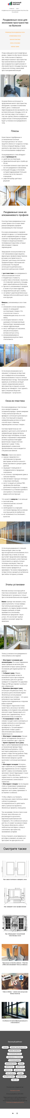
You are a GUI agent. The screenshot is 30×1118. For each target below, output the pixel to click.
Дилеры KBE (8, 1070)
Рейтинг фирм (15, 46)
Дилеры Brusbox (19, 1070)
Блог (17, 8)
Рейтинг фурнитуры (14, 1050)
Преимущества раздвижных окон (15, 32)
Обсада (21, 1063)
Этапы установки (15, 43)
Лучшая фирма (21, 1076)
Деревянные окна (11, 1063)
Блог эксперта (11, 1073)
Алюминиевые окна (15, 36)
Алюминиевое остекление (15, 1057)
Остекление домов (14, 1060)
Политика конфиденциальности (15, 1102)
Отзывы (20, 1073)
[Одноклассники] (17, 1113)
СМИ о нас (15, 1079)
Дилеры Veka (20, 1066)
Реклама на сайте (9, 1076)
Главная (11, 8)
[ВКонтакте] (13, 1113)
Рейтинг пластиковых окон (18, 1047)
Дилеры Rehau (9, 1066)
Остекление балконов (15, 1053)
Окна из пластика (15, 39)
